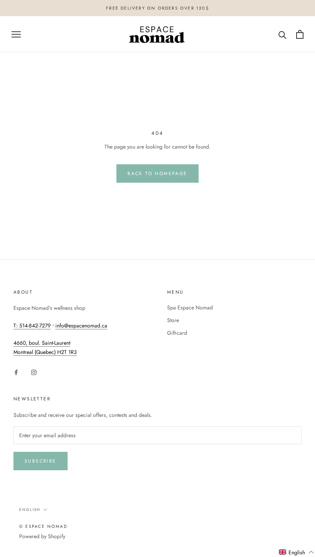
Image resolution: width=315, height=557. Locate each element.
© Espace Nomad (43, 526)
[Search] (283, 34)
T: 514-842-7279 (32, 325)
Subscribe (40, 461)
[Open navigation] (16, 34)
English (29, 509)
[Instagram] (33, 371)
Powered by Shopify (42, 536)
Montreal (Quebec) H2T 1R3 (45, 352)
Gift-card (177, 333)
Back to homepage (157, 173)
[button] (296, 552)
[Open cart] (299, 34)
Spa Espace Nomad (190, 307)
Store (173, 320)
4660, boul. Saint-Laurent (41, 343)
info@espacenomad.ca (81, 325)
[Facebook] (16, 371)
